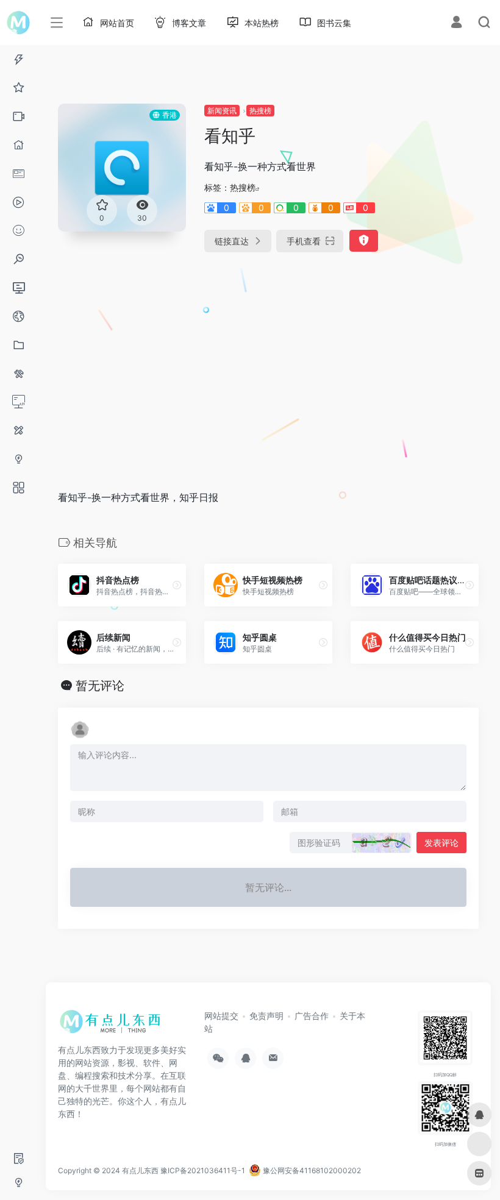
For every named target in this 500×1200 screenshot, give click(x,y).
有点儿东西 (140, 1170)
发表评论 (441, 842)
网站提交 (221, 1015)
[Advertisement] (231, 358)
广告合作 (312, 1015)
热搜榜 (260, 110)
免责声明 (266, 1015)
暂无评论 (100, 685)
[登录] (456, 23)
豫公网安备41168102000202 (311, 1170)
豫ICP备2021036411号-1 (202, 1170)
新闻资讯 (222, 110)
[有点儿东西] (113, 1026)
